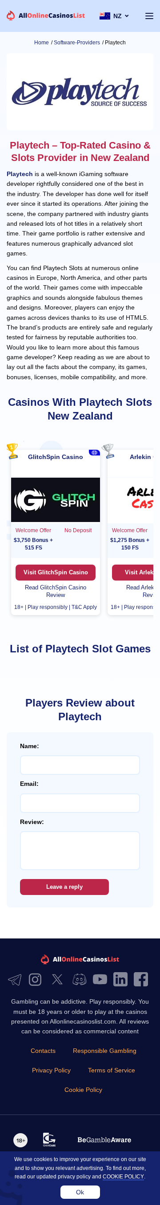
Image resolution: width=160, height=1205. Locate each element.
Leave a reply (64, 886)
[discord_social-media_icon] (81, 980)
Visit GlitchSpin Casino (56, 572)
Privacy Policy (51, 1070)
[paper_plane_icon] (17, 980)
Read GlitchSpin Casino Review (55, 591)
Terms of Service (111, 1070)
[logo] (46, 16)
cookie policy (123, 1177)
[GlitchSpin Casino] (55, 500)
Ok (80, 1192)
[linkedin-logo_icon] (122, 980)
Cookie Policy (83, 1089)
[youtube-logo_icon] (102, 980)
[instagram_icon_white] (37, 980)
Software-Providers (77, 42)
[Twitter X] (59, 980)
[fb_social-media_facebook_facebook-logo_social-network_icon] (143, 980)
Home (41, 42)
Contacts (43, 1050)
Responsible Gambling (104, 1050)
